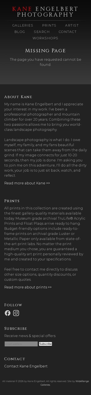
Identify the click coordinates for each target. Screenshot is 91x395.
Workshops (45, 38)
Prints (49, 25)
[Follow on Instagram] (16, 313)
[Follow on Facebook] (8, 313)
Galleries (22, 25)
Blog (19, 32)
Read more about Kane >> (27, 183)
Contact (68, 32)
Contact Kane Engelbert (26, 366)
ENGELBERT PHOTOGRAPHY (45, 12)
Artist (72, 25)
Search (42, 32)
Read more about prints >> (28, 287)
